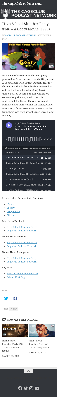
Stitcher (11, 215)
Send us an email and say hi (22, 273)
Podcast (13, 309)
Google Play (13, 211)
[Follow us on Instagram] (31, 388)
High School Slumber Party (22, 227)
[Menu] (53, 4)
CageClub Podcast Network (20, 35)
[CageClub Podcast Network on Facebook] (20, 388)
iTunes (10, 204)
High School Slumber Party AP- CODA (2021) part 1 (39, 344)
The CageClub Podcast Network (22, 3)
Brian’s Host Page (16, 277)
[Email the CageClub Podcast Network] (37, 388)
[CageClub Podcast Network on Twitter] (26, 388)
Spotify (10, 207)
